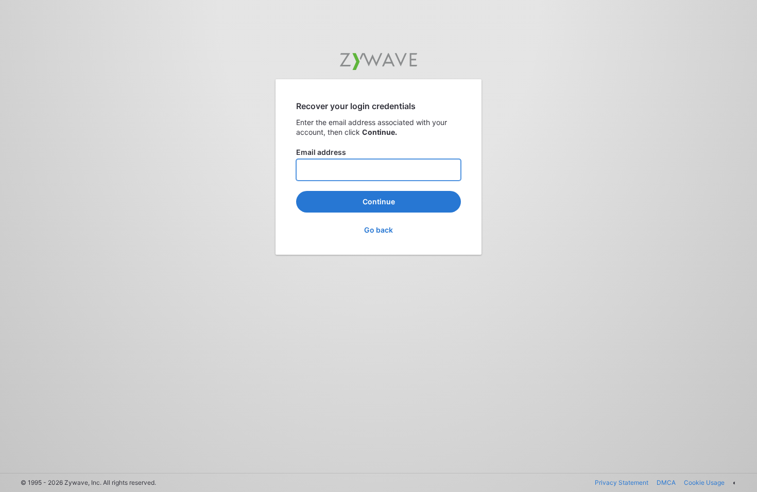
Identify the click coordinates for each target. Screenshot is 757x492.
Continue (379, 201)
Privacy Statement (621, 482)
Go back (378, 229)
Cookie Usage (704, 482)
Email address (321, 152)
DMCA (666, 482)
